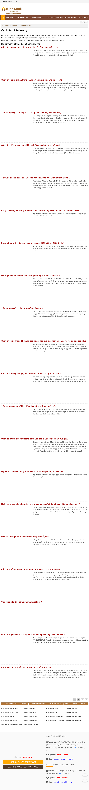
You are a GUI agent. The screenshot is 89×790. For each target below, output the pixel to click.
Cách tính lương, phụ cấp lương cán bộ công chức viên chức (30, 47)
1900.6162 (27, 757)
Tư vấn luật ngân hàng (74, 720)
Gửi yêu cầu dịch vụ (55, 703)
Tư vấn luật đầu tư (29, 708)
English (84, 22)
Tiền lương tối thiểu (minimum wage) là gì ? (21, 602)
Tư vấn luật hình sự (30, 712)
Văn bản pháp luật (11, 703)
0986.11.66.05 (62, 755)
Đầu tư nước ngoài (54, 17)
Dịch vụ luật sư (70, 17)
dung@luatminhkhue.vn (63, 782)
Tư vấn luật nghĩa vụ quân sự (55, 720)
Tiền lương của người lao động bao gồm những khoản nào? (29, 406)
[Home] (3, 17)
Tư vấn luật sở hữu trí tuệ (10, 712)
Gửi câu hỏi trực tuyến (37, 703)
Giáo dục (23, 703)
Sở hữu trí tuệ (23, 17)
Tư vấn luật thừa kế (73, 712)
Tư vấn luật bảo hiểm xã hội (54, 716)
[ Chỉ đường (79, 747)
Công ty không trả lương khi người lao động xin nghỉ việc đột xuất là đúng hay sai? (40, 210)
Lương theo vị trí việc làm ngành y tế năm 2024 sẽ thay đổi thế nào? (32, 243)
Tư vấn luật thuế (72, 708)
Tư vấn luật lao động (52, 708)
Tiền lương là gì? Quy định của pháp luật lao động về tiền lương (31, 112)
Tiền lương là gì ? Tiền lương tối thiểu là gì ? (22, 308)
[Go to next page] (86, 699)
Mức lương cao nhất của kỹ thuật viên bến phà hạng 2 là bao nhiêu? (33, 635)
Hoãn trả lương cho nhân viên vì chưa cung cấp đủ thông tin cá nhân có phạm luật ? (40, 504)
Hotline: (8, 1)
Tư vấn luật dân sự (51, 712)
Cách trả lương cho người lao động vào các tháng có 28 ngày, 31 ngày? (34, 439)
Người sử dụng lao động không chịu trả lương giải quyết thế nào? (32, 471)
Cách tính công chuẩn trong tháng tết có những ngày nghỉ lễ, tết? (31, 80)
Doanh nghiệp (37, 17)
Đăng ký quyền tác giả (31, 724)
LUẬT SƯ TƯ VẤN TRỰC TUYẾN (23, 762)
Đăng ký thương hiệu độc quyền (12, 724)
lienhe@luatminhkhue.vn (63, 759)
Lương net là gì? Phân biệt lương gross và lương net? (26, 667)
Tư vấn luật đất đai (8, 716)
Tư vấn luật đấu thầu (30, 720)
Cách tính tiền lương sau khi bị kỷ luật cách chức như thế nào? (30, 145)
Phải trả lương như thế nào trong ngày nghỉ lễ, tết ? (25, 537)
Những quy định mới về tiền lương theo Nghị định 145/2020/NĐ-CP (32, 276)
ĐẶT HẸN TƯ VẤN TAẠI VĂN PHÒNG (23, 767)
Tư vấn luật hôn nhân (30, 716)
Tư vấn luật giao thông (74, 716)
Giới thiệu (10, 17)
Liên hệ (83, 703)
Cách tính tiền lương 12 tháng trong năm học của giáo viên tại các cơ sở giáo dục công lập (43, 341)
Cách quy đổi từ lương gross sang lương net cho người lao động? (32, 569)
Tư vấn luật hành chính (9, 720)
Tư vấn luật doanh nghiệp (10, 708)
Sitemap (74, 703)
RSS (16, 1)
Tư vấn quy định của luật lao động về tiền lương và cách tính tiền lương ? (35, 178)
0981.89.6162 (62, 778)
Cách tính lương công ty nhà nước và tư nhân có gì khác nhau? (31, 373)
